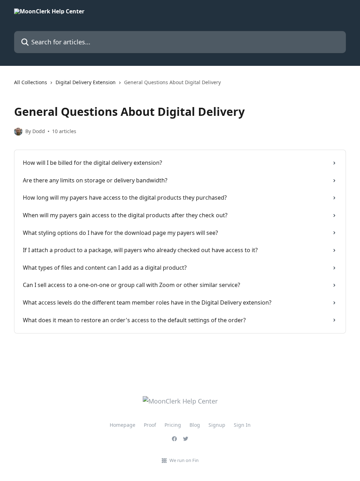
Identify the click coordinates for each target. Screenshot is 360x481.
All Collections (30, 82)
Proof (150, 424)
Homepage (122, 424)
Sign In (242, 424)
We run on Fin (184, 460)
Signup (216, 424)
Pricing (173, 424)
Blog (194, 424)
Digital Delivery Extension (86, 82)
